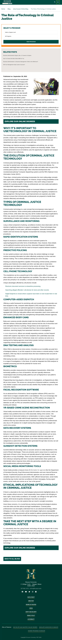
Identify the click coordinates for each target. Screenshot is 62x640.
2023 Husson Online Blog (20, 9)
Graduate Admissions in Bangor (48, 627)
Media (31, 608)
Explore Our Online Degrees (20, 121)
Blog (8, 9)
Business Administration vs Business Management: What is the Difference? (20, 61)
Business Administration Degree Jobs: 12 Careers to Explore (17, 55)
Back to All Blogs (12, 559)
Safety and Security (31, 612)
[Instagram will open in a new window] (33, 592)
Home (3, 9)
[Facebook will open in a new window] (23, 592)
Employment (31, 597)
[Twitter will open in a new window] (30, 592)
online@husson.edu (35, 588)
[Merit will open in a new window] (39, 592)
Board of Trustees (31, 604)
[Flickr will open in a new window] (36, 592)
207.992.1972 (25, 588)
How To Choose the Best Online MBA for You (13, 58)
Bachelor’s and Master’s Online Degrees (25, 627)
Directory (31, 601)
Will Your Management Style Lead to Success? (14, 64)
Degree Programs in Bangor (36, 631)
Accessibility (31, 619)
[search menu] (54, 2)
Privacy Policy (31, 615)
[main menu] (58, 2)
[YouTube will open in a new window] (26, 592)
